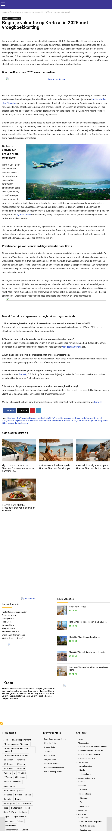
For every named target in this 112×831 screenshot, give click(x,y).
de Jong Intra (9, 803)
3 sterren (21, 760)
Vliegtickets (82, 810)
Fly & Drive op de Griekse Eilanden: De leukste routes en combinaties (18, 468)
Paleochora (9, 821)
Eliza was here (24, 803)
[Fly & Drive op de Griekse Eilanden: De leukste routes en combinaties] (19, 440)
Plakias (20, 821)
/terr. (6, 740)
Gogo (6, 808)
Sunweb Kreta (92, 418)
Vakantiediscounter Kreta (57, 420)
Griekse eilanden (36, 418)
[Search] (107, 4)
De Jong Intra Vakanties (18, 418)
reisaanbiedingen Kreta (75, 418)
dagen (18, 799)
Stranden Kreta (9, 615)
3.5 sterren (8, 764)
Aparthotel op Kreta (12, 782)
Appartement (9, 786)
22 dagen (8, 777)
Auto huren (83, 818)
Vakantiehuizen (85, 774)
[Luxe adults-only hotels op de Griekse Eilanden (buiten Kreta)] (93, 440)
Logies (6, 817)
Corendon (8, 799)
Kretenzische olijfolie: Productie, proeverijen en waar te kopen (18, 508)
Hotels (82, 770)
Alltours (82, 782)
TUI (80, 802)
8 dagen (7, 773)
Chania (28, 795)
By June (82, 786)
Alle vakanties (83, 743)
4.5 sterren (8, 768)
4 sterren (21, 764)
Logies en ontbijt (20, 817)
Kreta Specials (14, 18)
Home (5, 12)
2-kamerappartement (21, 740)
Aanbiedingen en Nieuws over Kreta (93, 746)
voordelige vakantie (77, 420)
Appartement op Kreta (13, 790)
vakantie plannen (38, 420)
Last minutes (83, 763)
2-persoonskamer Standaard (16, 744)
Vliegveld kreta (8, 628)
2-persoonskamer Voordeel (16, 755)
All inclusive (20, 777)
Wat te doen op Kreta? (12, 638)
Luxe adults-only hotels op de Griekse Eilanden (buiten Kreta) (93, 467)
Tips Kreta (6, 622)
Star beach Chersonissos (13, 635)
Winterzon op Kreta (87, 759)
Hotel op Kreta (10, 812)
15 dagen (22, 773)
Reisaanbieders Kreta (86, 778)
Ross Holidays (10, 825)
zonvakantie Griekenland (17, 423)
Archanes (8, 795)
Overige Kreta (8, 618)
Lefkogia (23, 812)
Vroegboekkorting (94, 420)
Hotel (27, 808)
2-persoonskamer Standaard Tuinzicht (16, 749)
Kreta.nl (97, 402)
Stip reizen (83, 798)
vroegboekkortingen (72, 346)
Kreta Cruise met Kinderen (89, 754)
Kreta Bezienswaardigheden (14, 612)
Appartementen (85, 766)
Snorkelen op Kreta (10, 631)
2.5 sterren (8, 760)
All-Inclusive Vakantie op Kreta (91, 750)
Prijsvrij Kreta (59, 418)
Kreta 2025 (49, 418)
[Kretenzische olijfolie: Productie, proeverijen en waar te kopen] (19, 480)
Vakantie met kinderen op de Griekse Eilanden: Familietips (54, 467)
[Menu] (3, 4)
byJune (18, 795)
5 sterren (21, 768)
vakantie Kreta (24, 420)
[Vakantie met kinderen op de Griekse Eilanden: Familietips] (56, 440)
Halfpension (16, 808)
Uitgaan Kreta (8, 625)
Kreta (12, 12)
